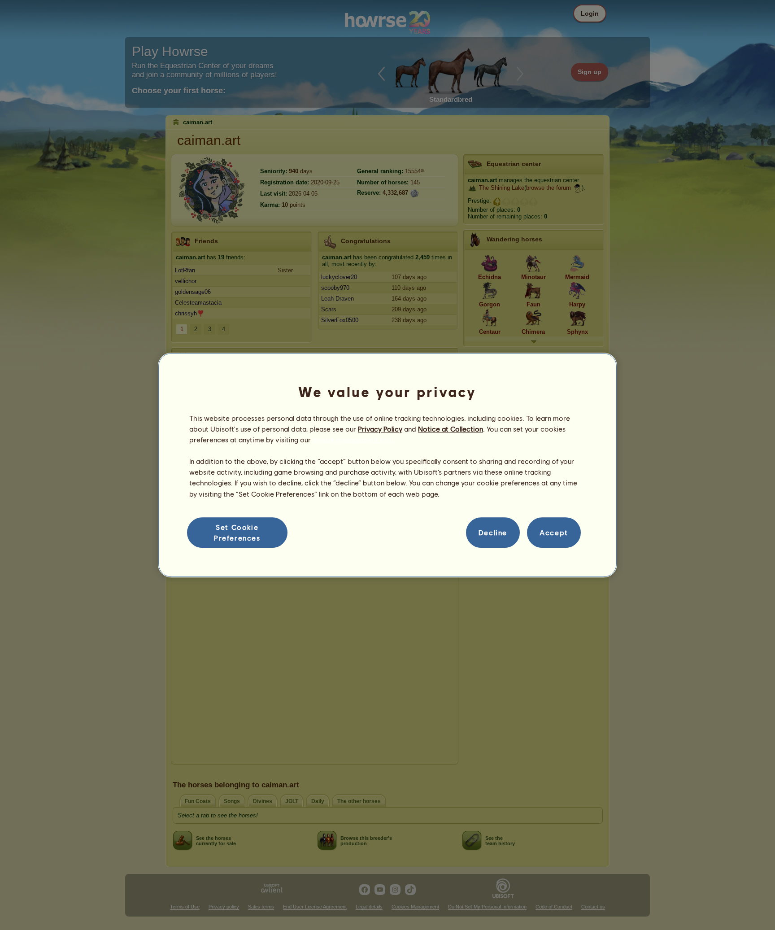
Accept (554, 532)
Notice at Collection (450, 428)
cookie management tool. (354, 439)
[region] (387, 465)
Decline (493, 532)
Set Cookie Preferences (237, 532)
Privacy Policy (380, 428)
